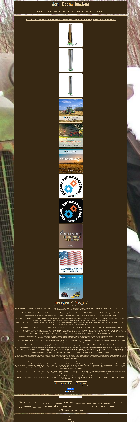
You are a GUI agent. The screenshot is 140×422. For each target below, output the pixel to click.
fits (20, 402)
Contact (70, 419)
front (34, 403)
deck (53, 403)
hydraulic (59, 403)
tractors (68, 406)
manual (28, 406)
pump (120, 402)
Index (70, 417)
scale (72, 403)
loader (47, 403)
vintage (78, 403)
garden (86, 407)
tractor (47, 406)
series (78, 406)
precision (119, 407)
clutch (67, 410)
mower (100, 403)
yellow (94, 403)
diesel (34, 407)
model (114, 403)
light (92, 407)
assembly (41, 403)
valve (20, 407)
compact (79, 410)
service (111, 406)
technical (107, 403)
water (39, 407)
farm (61, 409)
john (27, 402)
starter (83, 403)
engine (89, 403)
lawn (66, 402)
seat (103, 406)
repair (72, 410)
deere (57, 406)
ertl (97, 406)
